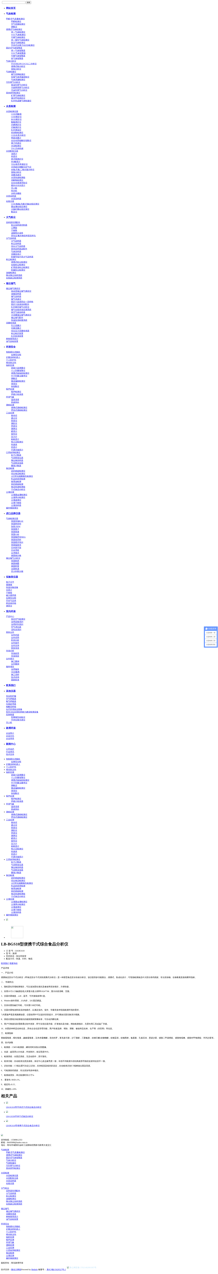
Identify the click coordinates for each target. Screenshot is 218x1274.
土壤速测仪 (16, 500)
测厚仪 (14, 429)
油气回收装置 (12, 341)
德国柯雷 (15, 566)
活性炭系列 (16, 630)
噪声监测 (10, 389)
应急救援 (10, 715)
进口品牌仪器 (13, 513)
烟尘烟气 (11, 283)
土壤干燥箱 (16, 503)
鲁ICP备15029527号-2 (56, 1269)
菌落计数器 (16, 466)
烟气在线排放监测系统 (21, 310)
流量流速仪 (16, 175)
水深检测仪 (16, 146)
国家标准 (15, 680)
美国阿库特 (16, 524)
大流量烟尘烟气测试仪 (21, 315)
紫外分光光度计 (18, 185)
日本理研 (15, 550)
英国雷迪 (15, 532)
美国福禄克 (16, 545)
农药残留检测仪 (18, 471)
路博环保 (11, 728)
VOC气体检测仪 (18, 35)
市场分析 (10, 651)
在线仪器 (10, 201)
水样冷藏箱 (16, 193)
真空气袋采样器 (18, 312)
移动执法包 (11, 363)
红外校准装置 (17, 336)
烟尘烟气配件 (17, 317)
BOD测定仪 (16, 119)
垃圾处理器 (11, 704)
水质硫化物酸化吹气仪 (21, 167)
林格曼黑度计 (12, 339)
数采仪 (14, 212)
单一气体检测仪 (18, 32)
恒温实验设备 (12, 587)
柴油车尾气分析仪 (19, 85)
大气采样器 (11, 238)
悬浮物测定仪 (17, 159)
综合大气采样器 (18, 246)
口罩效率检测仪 (13, 452)
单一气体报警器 (18, 50)
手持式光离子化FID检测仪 (23, 45)
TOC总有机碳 (17, 148)
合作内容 (15, 635)
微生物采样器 (17, 460)
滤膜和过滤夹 (17, 233)
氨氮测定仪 (16, 122)
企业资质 (10, 738)
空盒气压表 (11, 600)
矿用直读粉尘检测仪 (20, 267)
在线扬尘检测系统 (14, 278)
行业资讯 (10, 752)
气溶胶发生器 (17, 458)
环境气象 (10, 397)
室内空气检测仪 (18, 619)
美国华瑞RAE (17, 521)
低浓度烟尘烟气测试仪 (21, 291)
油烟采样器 (16, 294)
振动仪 (14, 415)
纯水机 (14, 191)
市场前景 (15, 653)
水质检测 (11, 106)
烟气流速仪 (16, 299)
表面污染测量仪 (18, 368)
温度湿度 (15, 400)
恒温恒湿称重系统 (19, 320)
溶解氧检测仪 (17, 180)
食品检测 (10, 468)
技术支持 (10, 754)
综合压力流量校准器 (20, 331)
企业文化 (10, 736)
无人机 (9, 722)
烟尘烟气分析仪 (13, 558)
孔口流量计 (16, 325)
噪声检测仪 (16, 392)
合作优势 (15, 637)
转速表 (14, 444)
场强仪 (14, 384)
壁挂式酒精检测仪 (19, 410)
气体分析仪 (11, 61)
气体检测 (11, 13)
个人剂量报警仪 (18, 370)
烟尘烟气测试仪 (13, 288)
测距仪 (14, 423)
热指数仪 (15, 386)
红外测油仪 (16, 130)
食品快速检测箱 (18, 487)
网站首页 (11, 8)
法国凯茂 (15, 569)
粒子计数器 (16, 455)
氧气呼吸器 (11, 701)
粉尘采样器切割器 (19, 225)
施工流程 (15, 674)
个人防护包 (11, 360)
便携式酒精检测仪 (19, 407)
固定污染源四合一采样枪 (22, 302)
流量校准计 (16, 254)
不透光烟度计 (17, 450)
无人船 (14, 188)
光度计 (9, 590)
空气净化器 (16, 627)
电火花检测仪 (17, 442)
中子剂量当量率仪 (19, 376)
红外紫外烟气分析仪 (20, 307)
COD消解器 (16, 114)
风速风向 (15, 402)
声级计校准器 (17, 394)
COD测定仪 (16, 117)
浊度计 (14, 154)
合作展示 (10, 659)
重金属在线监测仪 (19, 206)
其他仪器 (11, 691)
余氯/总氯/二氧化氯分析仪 (22, 169)
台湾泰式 (15, 553)
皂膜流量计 (16, 328)
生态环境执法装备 (14, 709)
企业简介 (10, 733)
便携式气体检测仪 (14, 29)
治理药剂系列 (17, 624)
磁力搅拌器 (11, 595)
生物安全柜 (16, 355)
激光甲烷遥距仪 (18, 98)
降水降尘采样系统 (14, 275)
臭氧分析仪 (16, 69)
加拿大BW (15, 526)
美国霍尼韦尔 (17, 542)
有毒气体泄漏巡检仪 (20, 77)
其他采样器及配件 (19, 249)
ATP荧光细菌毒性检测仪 (22, 476)
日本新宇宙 (16, 548)
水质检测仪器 (12, 111)
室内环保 (11, 611)
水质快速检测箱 (18, 177)
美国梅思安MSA (18, 537)
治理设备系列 (17, 622)
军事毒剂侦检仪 (18, 717)
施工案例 (15, 661)
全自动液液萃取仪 (19, 183)
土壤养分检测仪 (18, 497)
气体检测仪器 (12, 518)
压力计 (14, 437)
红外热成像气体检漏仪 (21, 101)
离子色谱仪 (16, 143)
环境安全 (11, 346)
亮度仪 (14, 426)
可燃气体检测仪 (18, 37)
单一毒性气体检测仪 (20, 40)
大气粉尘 (11, 217)
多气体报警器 (17, 58)
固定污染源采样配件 (20, 304)
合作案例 (15, 664)
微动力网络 (16, 1269)
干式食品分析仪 (18, 489)
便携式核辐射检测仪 (20, 373)
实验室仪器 (12, 576)
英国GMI (15, 534)
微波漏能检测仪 (18, 381)
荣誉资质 (15, 648)
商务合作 (10, 632)
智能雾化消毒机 (13, 352)
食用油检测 (16, 481)
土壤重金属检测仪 (19, 495)
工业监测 (10, 413)
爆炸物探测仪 (12, 508)
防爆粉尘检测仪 (18, 270)
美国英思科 (16, 540)
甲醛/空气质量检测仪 (15, 19)
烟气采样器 (16, 296)
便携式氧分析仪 (18, 66)
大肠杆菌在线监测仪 (20, 209)
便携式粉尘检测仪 (19, 262)
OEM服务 (15, 672)
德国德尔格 (16, 555)
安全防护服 (11, 696)
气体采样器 (16, 251)
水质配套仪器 (12, 151)
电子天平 (10, 582)
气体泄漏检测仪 (18, 80)
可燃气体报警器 (18, 56)
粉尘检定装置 (17, 333)
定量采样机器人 (13, 357)
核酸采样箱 (11, 707)
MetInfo (34, 1269)
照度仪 (14, 421)
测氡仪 (14, 27)
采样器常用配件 (13, 222)
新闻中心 (11, 744)
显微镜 (9, 585)
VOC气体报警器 (18, 53)
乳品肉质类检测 (18, 479)
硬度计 (14, 431)
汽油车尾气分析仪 (19, 90)
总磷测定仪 (16, 125)
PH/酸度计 (15, 162)
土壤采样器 (16, 505)
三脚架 (14, 228)
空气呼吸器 (11, 699)
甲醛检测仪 (16, 21)
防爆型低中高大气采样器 (22, 257)
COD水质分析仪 (18, 135)
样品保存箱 (11, 603)
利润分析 (15, 640)
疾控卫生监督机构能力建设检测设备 (22, 712)
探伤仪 (14, 434)
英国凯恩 (15, 561)
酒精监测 (10, 405)
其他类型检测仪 (13, 93)
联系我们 (11, 685)
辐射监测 (10, 365)
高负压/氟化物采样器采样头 (23, 236)
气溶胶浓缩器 (17, 463)
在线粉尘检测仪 (18, 265)
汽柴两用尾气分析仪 (20, 87)
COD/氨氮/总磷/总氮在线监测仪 (25, 204)
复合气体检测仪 (18, 43)
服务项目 (10, 667)
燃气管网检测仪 (18, 74)
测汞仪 (9, 606)
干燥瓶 (14, 230)
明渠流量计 (16, 138)
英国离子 (15, 529)
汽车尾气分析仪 (13, 82)
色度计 (14, 447)
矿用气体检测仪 (18, 95)
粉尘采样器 (16, 243)
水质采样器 (11, 196)
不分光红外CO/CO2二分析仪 (24, 64)
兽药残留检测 (17, 484)
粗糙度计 (15, 439)
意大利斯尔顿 (17, 571)
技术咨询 (15, 677)
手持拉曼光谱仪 (18, 720)
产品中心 (10, 616)
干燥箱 (9, 593)
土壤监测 (10, 492)
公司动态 (10, 749)
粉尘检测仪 (11, 259)
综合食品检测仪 (18, 474)
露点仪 (14, 418)
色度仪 (14, 156)
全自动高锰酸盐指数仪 (21, 140)
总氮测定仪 (16, 127)
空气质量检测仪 (18, 24)
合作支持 (15, 645)
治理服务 (15, 669)
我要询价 (14, 963)
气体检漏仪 (11, 72)
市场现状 (15, 656)
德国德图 (15, 563)
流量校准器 (11, 323)
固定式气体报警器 (14, 48)
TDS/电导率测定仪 (19, 164)
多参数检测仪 (17, 133)
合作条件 (15, 643)
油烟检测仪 (11, 273)
